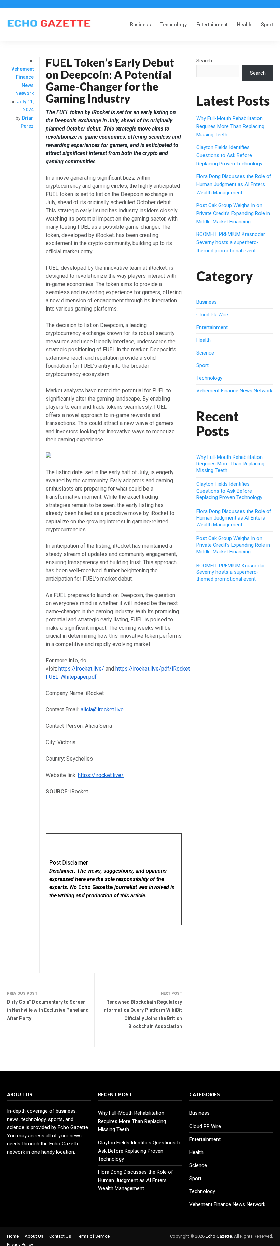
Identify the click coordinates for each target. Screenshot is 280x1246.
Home (13, 1236)
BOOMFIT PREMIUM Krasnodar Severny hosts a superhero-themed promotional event (230, 242)
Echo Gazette (219, 1236)
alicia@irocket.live (102, 709)
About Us (34, 1236)
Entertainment (211, 24)
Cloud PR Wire (212, 315)
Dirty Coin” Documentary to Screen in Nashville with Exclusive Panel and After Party (48, 1010)
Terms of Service (93, 1236)
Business (140, 24)
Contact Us (60, 1236)
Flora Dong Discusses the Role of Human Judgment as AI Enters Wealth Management (233, 184)
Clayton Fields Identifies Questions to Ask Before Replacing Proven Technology (229, 155)
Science (205, 353)
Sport (267, 24)
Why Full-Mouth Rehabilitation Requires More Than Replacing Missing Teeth (230, 126)
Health (244, 24)
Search (204, 61)
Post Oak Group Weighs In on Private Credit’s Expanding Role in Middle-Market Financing (233, 213)
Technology (173, 24)
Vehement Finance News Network (234, 391)
